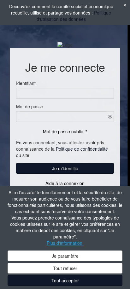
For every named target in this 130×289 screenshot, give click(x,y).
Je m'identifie (65, 168)
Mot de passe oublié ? (65, 131)
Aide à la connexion (65, 183)
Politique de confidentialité (82, 149)
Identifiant (26, 83)
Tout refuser (65, 268)
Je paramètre (65, 256)
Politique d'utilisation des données (74, 15)
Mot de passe (29, 106)
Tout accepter (65, 280)
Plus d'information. (65, 243)
